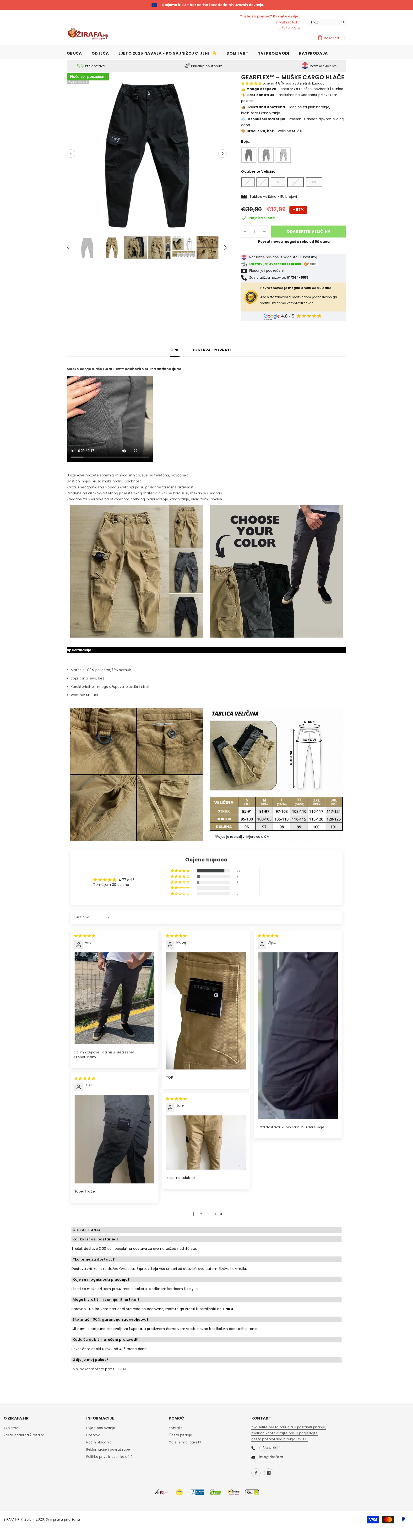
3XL (314, 182)
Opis (174, 349)
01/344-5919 (229, 4)
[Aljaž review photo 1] (298, 1035)
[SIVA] (266, 154)
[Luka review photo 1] (114, 1138)
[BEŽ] (283, 154)
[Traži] (327, 22)
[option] (206, 4)
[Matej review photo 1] (206, 1010)
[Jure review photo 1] (206, 1142)
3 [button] (209, 1213)
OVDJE (121, 1368)
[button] (71, 153)
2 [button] (201, 1213)
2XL (296, 182)
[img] (84, 935)
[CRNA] (248, 154)
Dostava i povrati (211, 349)
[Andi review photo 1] (114, 998)
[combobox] (323, 22)
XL (278, 182)
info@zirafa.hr (288, 21)
